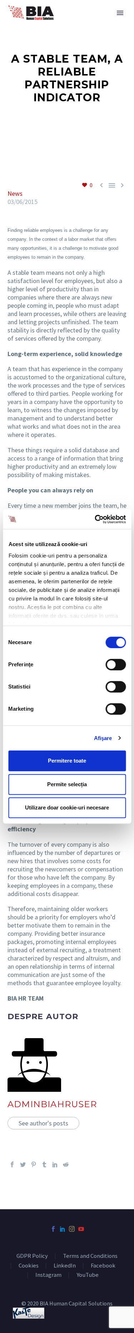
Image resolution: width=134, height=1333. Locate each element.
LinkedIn (65, 1266)
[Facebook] (12, 1164)
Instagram (48, 1275)
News (15, 193)
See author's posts (43, 1123)
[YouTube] (81, 1229)
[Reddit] (66, 1164)
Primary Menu (120, 13)
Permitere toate (67, 761)
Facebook (103, 1266)
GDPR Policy (32, 1256)
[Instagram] (72, 1229)
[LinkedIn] (55, 1164)
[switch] (115, 664)
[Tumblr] (44, 1164)
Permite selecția (67, 784)
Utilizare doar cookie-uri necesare (67, 807)
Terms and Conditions (90, 1256)
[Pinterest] (33, 1164)
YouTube (87, 1275)
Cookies (29, 1266)
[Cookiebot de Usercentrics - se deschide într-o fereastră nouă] (95, 519)
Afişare (103, 738)
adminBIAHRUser (52, 1104)
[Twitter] (23, 1164)
